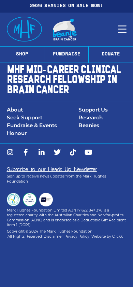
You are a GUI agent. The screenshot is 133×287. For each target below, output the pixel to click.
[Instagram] (10, 152)
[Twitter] (57, 152)
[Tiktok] (73, 152)
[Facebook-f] (26, 152)
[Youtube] (88, 152)
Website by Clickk (107, 237)
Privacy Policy (76, 237)
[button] (43, 111)
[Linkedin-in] (41, 152)
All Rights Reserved (25, 237)
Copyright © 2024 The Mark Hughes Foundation (49, 232)
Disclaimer (53, 237)
